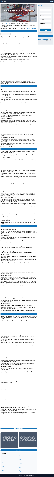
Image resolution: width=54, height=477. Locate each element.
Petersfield (3, 467)
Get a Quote (18, 15)
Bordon (3, 462)
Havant (20, 459)
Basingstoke (3, 455)
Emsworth (20, 463)
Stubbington (21, 464)
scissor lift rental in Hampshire (31, 28)
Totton (20, 462)
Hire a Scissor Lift (6, 23)
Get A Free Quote (18, 450)
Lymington (20, 470)
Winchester (3, 465)
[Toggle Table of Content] (9, 34)
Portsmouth (20, 466)
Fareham (20, 460)
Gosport (20, 467)
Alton (2, 458)
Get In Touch (46, 35)
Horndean (3, 470)
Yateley (3, 459)
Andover (3, 466)
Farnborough (3, 463)
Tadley (3, 457)
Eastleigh (3, 469)
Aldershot (3, 461)
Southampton (21, 458)
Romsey (20, 456)
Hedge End (20, 455)
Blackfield (20, 468)
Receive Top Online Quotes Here (18, 428)
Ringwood (20, 471)
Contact (51, 1)
